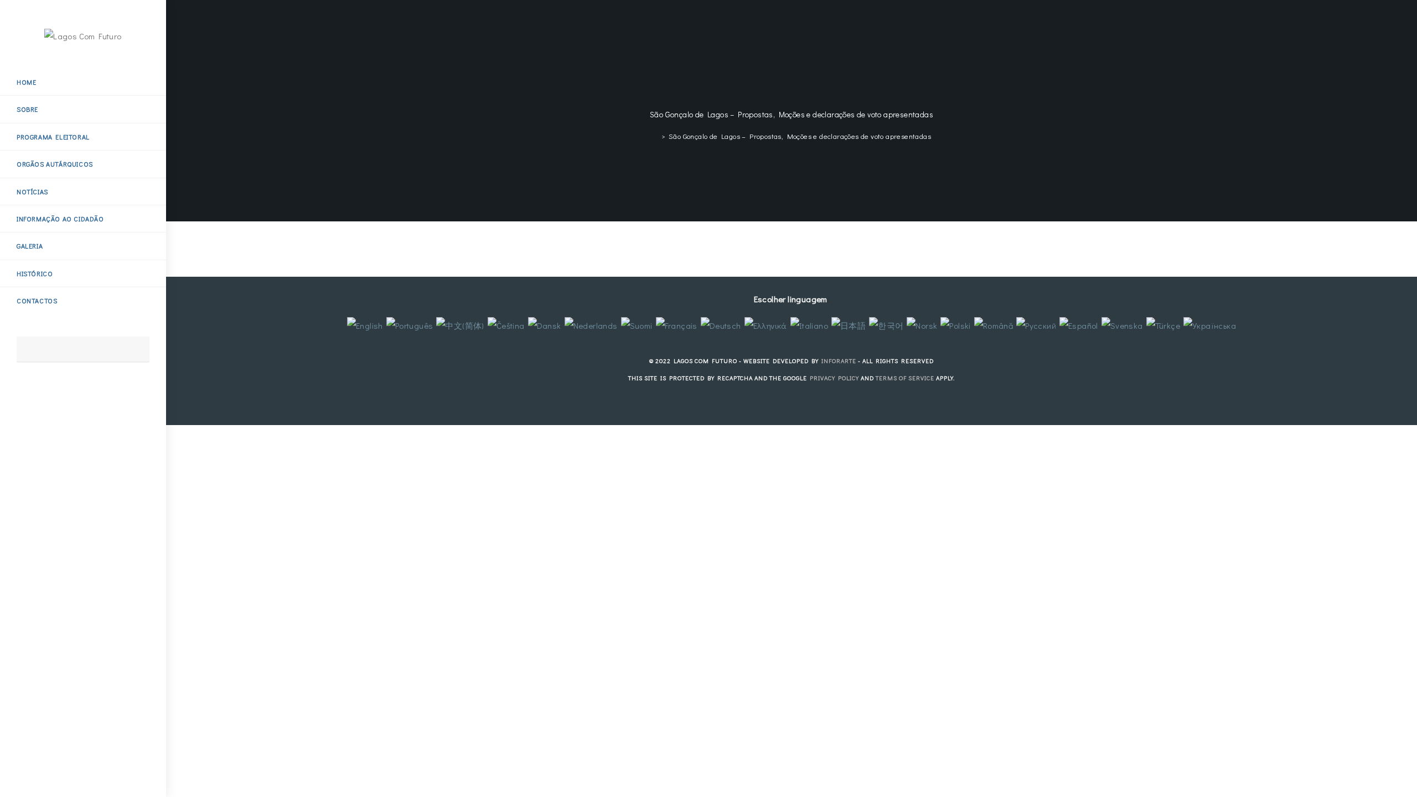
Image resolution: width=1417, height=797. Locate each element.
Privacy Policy (834, 378)
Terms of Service (905, 378)
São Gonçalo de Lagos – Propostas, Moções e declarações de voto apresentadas (800, 136)
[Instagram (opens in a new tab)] (43, 391)
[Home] (655, 136)
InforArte (838, 360)
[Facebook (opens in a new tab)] (25, 391)
